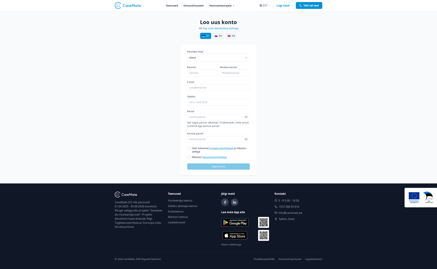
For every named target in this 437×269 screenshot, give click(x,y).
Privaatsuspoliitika (264, 259)
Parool (190, 111)
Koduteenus (176, 211)
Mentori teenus (178, 217)
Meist (187, 14)
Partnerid (226, 14)
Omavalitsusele (194, 5)
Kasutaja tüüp (195, 51)
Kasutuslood (246, 14)
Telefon (191, 96)
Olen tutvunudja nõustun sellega (219, 150)
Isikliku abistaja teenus (182, 206)
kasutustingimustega (214, 157)
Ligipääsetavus (313, 259)
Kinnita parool (195, 133)
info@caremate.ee (290, 213)
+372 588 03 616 (289, 207)
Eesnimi (191, 67)
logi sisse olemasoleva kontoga (220, 28)
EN (231, 35)
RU (218, 35)
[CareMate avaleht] (128, 5)
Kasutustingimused (290, 259)
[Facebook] (225, 202)
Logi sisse (283, 5)
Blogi (200, 14)
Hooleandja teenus (180, 200)
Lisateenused (176, 222)
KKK (212, 14)
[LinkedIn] (234, 202)
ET (205, 35)
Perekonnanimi (228, 67)
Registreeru (218, 166)
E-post (190, 82)
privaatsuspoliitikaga (221, 148)
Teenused (172, 5)
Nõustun (209, 157)
